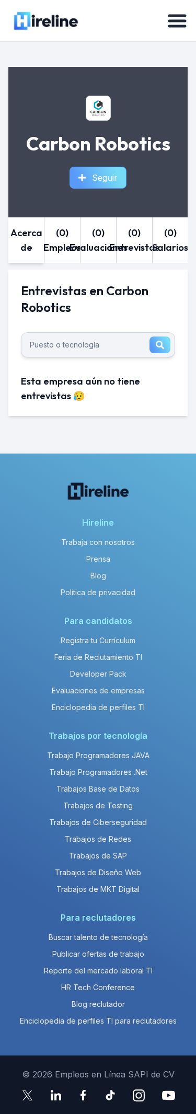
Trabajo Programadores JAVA (98, 755)
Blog (98, 575)
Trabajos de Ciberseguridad (98, 822)
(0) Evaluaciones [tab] (98, 240)
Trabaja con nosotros (98, 542)
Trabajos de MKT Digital (98, 889)
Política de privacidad (98, 592)
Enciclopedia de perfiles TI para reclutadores (98, 1020)
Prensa (98, 558)
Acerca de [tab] (26, 240)
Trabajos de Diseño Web (98, 872)
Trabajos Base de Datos (98, 788)
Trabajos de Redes (98, 838)
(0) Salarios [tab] (170, 240)
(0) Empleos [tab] (62, 240)
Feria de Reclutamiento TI (98, 657)
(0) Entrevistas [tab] (134, 240)
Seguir (105, 177)
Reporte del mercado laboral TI (98, 970)
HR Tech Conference (98, 987)
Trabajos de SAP (98, 855)
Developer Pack (98, 673)
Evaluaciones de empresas (98, 690)
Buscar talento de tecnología (98, 937)
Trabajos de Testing (98, 805)
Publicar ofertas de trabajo (98, 953)
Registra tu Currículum (98, 640)
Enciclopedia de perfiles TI (98, 707)
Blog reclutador (98, 1004)
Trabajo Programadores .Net (98, 772)
